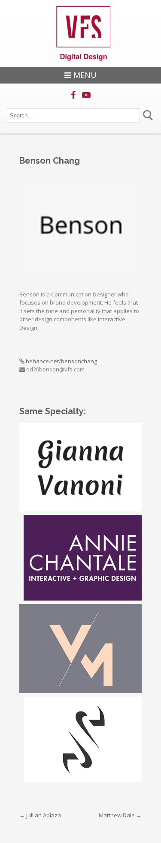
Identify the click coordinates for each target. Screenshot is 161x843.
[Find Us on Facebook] (73, 95)
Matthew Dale (120, 815)
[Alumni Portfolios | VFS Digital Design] (80, 33)
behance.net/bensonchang (61, 361)
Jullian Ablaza (40, 815)
